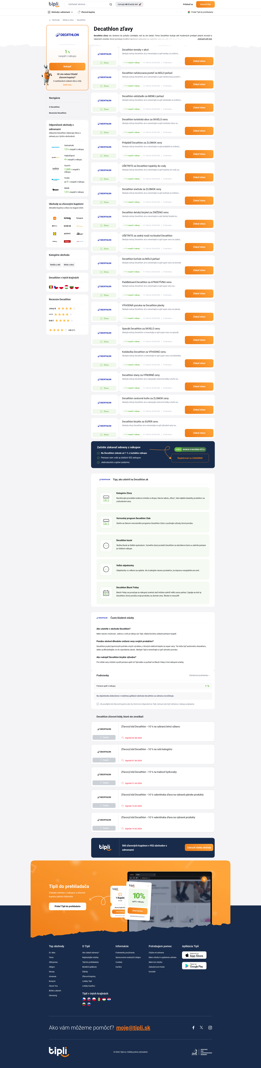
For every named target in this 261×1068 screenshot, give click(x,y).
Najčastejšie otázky (90, 957)
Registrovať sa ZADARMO (190, 458)
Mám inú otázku (155, 962)
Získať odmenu (137, 911)
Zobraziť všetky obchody (199, 847)
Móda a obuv (68, 20)
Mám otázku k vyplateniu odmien (162, 957)
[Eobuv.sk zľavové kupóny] (54, 226)
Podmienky (167, 63)
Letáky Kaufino (88, 986)
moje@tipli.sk (133, 1028)
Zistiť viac (67, 85)
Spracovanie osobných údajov (128, 957)
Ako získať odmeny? (90, 953)
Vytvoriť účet (205, 4)
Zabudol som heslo (157, 967)
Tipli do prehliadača (90, 962)
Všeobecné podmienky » (199, 675)
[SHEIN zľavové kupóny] (67, 226)
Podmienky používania (125, 953)
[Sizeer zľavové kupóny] (80, 234)
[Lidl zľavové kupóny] (54, 234)
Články (85, 972)
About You (53, 986)
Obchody (56, 20)
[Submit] (111, 4)
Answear (52, 976)
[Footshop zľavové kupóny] (54, 241)
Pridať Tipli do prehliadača (67, 906)
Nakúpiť (67, 66)
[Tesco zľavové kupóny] (80, 241)
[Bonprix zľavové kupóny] (80, 218)
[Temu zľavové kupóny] (54, 218)
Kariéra (119, 967)
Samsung (53, 995)
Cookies (119, 962)
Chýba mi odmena (156, 953)
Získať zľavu (199, 61)
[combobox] (89, 4)
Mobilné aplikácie (89, 967)
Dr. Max (52, 953)
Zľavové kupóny (89, 976)
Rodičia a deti (55, 265)
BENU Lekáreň (55, 991)
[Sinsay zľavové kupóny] (67, 218)
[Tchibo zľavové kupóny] (80, 226)
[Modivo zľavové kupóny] (67, 234)
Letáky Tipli (87, 981)
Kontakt (152, 972)
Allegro (52, 967)
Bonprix (52, 981)
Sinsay (52, 972)
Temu (51, 957)
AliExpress (53, 962)
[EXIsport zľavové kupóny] (67, 241)
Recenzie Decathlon (57, 113)
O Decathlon (54, 107)
